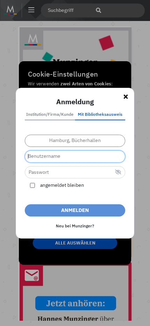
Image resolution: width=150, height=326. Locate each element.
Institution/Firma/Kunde (50, 115)
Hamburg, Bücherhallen (75, 140)
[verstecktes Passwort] (118, 172)
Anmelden (75, 210)
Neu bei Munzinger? (75, 226)
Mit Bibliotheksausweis (100, 115)
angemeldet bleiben (62, 185)
